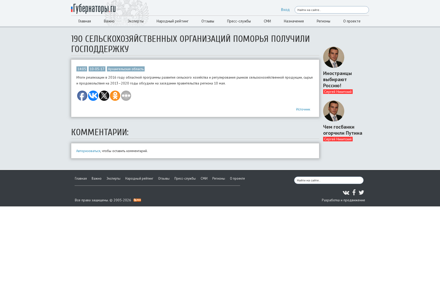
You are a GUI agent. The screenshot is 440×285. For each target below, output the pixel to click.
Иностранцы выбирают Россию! (337, 79)
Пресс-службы (239, 21)
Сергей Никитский (338, 91)
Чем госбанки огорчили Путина (342, 130)
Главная (84, 21)
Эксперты (136, 21)
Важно (109, 21)
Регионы (323, 21)
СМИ (267, 21)
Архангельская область (126, 69)
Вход (285, 9)
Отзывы (207, 21)
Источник (303, 109)
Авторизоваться (88, 150)
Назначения (294, 21)
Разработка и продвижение (343, 200)
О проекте (352, 21)
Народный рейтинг (172, 21)
